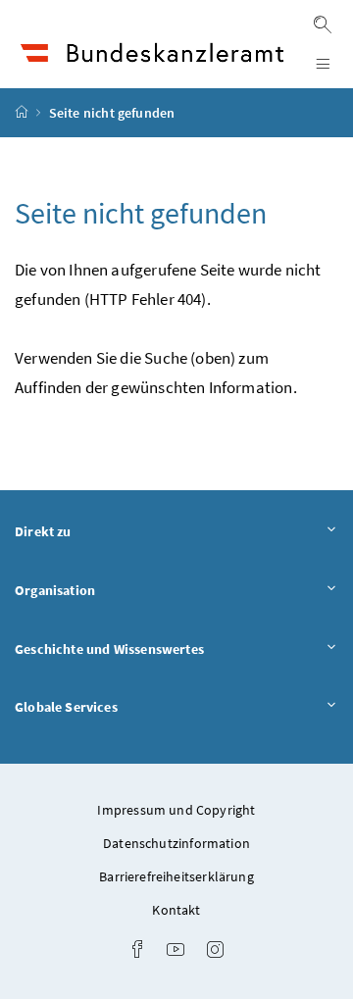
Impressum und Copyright (176, 810)
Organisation (109, 589)
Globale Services (121, 706)
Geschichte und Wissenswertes (164, 648)
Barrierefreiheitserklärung (176, 876)
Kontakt (176, 910)
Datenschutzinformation (176, 843)
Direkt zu (97, 531)
